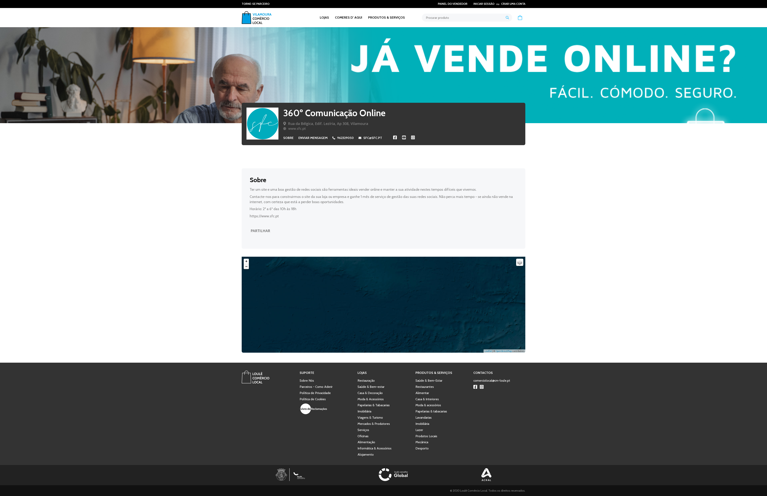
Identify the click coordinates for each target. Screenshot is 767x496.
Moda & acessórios (428, 405)
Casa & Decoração (370, 393)
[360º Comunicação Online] (262, 124)
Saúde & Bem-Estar (428, 380)
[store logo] (260, 17)
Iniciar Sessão (483, 4)
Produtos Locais (426, 436)
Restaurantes (424, 387)
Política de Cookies (313, 399)
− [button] (246, 266)
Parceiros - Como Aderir (316, 387)
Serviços (363, 430)
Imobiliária (364, 411)
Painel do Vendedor (452, 4)
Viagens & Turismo (370, 417)
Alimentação (366, 442)
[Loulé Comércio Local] (255, 382)
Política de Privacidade (315, 393)
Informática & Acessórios (374, 448)
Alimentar (422, 393)
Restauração (366, 380)
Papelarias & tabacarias (431, 411)
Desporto (422, 448)
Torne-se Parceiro (255, 4)
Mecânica (421, 442)
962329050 (345, 138)
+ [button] (246, 261)
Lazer (419, 430)
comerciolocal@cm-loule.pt (491, 380)
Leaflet (488, 351)
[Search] (507, 18)
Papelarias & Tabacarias (374, 405)
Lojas (324, 17)
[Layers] (519, 262)
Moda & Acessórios (371, 399)
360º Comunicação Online (334, 113)
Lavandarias (423, 417)
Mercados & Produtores (374, 424)
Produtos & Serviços (386, 17)
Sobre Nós (307, 380)
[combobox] (467, 18)
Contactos (483, 373)
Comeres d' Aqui (348, 17)
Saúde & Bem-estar (371, 387)
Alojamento (366, 454)
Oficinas (363, 436)
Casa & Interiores (427, 399)
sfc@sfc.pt (372, 138)
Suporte (307, 373)
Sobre (288, 138)
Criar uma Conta (513, 4)
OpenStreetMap (503, 351)
